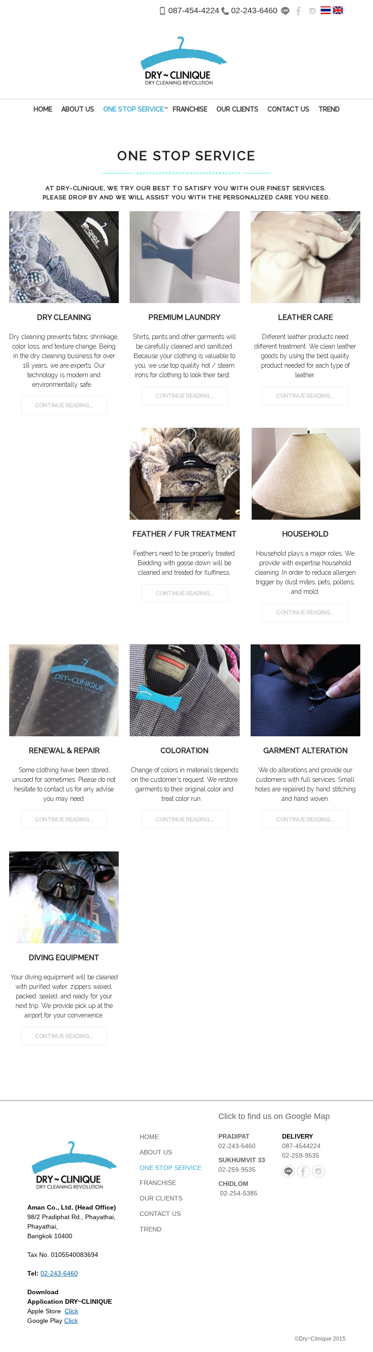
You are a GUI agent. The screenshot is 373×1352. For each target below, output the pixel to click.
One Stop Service (131, 109)
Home (43, 109)
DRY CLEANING (64, 317)
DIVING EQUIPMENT (64, 957)
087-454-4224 (193, 10)
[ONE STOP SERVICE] (338, 9)
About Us (77, 109)
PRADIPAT (234, 1136)
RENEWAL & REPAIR (64, 750)
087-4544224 (301, 1145)
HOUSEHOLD (305, 534)
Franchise (190, 109)
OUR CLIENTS (237, 109)
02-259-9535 (237, 1169)
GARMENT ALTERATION (305, 750)
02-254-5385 (238, 1193)
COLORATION (184, 750)
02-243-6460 (254, 10)
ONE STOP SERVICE (171, 1167)
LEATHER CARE (305, 317)
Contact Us (288, 109)
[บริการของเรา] (326, 9)
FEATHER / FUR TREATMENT (184, 534)
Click (71, 1311)
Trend (329, 109)
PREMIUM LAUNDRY (184, 317)
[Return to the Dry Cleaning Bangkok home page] (72, 1161)
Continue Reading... (64, 405)
